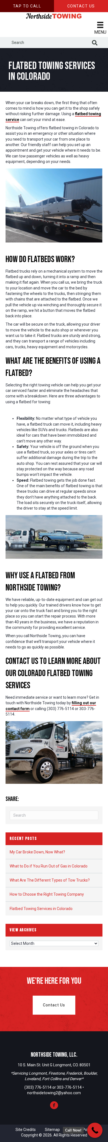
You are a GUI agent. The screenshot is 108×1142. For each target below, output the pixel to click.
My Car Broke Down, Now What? (37, 852)
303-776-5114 (70, 1087)
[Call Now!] (94, 1130)
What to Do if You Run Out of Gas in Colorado (49, 866)
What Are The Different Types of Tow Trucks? (50, 880)
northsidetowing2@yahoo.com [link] (54, 1093)
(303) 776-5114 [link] (38, 1087)
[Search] (95, 43)
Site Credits (26, 1129)
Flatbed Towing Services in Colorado (41, 908)
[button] (27, 6)
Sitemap (52, 1129)
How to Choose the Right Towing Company (47, 894)
